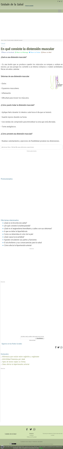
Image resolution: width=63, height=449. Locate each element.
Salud (3, 43)
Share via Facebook (8, 52)
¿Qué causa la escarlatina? (14, 237)
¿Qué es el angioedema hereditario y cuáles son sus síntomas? (28, 228)
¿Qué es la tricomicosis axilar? (15, 223)
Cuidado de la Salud (12, 4)
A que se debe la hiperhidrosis (15, 231)
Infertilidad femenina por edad (13, 359)
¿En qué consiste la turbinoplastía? (17, 225)
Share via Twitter (35, 52)
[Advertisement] (31, 25)
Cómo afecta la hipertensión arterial (18, 245)
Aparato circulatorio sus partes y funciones (20, 239)
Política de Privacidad (32, 437)
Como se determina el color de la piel (18, 234)
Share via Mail (47, 52)
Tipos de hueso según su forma (14, 362)
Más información (47, 448)
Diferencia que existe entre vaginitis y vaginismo (20, 357)
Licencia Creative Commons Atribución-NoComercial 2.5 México (40, 444)
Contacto (31, 435)
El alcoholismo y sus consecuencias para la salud (23, 242)
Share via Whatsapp (22, 52)
